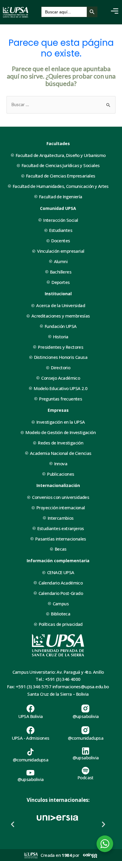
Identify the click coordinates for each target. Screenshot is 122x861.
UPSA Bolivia (30, 716)
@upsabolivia (86, 716)
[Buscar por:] (61, 104)
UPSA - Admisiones (30, 738)
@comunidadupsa (86, 738)
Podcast (86, 777)
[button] (12, 824)
